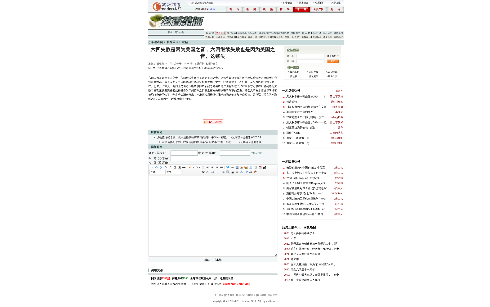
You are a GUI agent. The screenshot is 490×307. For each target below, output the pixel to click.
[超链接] (232, 167)
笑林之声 (327, 32)
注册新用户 (256, 153)
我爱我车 (327, 37)
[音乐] (251, 167)
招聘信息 (251, 295)
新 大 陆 (296, 37)
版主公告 (332, 76)
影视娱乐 (306, 37)
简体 (198, 9)
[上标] (203, 172)
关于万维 (336, 2)
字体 (153, 172)
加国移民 (274, 37)
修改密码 (313, 76)
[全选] (223, 172)
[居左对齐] (208, 167)
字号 (169, 172)
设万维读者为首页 (204, 2)
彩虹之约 (252, 32)
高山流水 (295, 32)
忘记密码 (332, 72)
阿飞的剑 (179, 32)
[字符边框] (179, 167)
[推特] (228, 167)
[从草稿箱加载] (255, 172)
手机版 (211, 9)
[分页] (237, 172)
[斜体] (170, 167)
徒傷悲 (160, 63)
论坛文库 (313, 72)
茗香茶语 (220, 32)
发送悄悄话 (211, 63)
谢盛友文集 (195, 68)
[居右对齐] (217, 167)
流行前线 (284, 37)
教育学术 (317, 32)
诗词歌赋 (274, 32)
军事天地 (220, 37)
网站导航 (261, 295)
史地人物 (209, 37)
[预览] (228, 172)
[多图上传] (246, 167)
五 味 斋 (210, 32)
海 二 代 (306, 32)
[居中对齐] (212, 167)
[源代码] (152, 167)
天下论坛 (231, 32)
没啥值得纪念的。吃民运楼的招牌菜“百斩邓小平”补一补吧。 (198, 142)
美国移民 (338, 37)
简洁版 (293, 76)
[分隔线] (217, 172)
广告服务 (287, 2)
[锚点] (241, 172)
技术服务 (303, 2)
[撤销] (156, 167)
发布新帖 (294, 72)
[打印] (232, 172)
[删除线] (184, 167)
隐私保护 (272, 295)
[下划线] (174, 167)
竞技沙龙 (242, 32)
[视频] (237, 167)
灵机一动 (252, 37)
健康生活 (338, 32)
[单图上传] (241, 167)
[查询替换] (264, 167)
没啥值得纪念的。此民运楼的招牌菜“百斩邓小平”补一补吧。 (193, 137)
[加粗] (165, 167)
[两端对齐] (221, 167)
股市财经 (263, 37)
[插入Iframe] (255, 167)
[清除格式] (246, 172)
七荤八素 (284, 32)
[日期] (260, 167)
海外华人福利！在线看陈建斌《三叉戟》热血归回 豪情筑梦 (200, 284)
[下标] (207, 172)
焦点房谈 (317, 37)
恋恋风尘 (242, 37)
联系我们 (319, 2)
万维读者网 (155, 42)
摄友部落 (263, 32)
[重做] (161, 167)
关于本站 (219, 295)
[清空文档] (203, 167)
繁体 (204, 9)
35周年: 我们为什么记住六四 (171, 68)
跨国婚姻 (231, 37)
